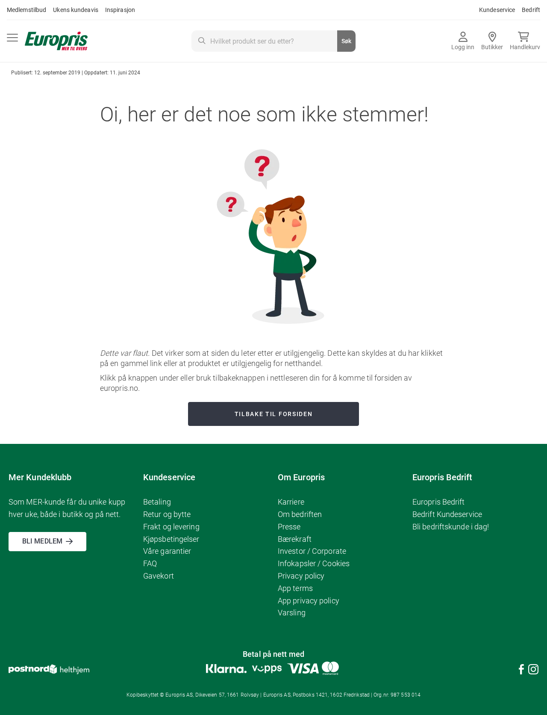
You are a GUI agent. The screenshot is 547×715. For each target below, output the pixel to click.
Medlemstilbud (26, 9)
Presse (289, 526)
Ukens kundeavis (75, 9)
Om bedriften (300, 514)
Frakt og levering (171, 526)
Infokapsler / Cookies (314, 563)
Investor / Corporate (312, 551)
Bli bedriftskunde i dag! (450, 526)
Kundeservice (497, 9)
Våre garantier (167, 551)
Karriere (291, 501)
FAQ (150, 563)
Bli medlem (42, 541)
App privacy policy (308, 600)
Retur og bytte (167, 514)
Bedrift (531, 9)
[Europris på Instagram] (533, 670)
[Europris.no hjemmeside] (56, 41)
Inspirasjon (120, 9)
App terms (295, 588)
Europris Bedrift (438, 501)
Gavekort (158, 575)
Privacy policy (301, 575)
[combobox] (273, 41)
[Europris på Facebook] (521, 670)
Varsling (292, 612)
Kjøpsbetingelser (171, 539)
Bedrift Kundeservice (447, 514)
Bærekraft (295, 539)
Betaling (157, 501)
